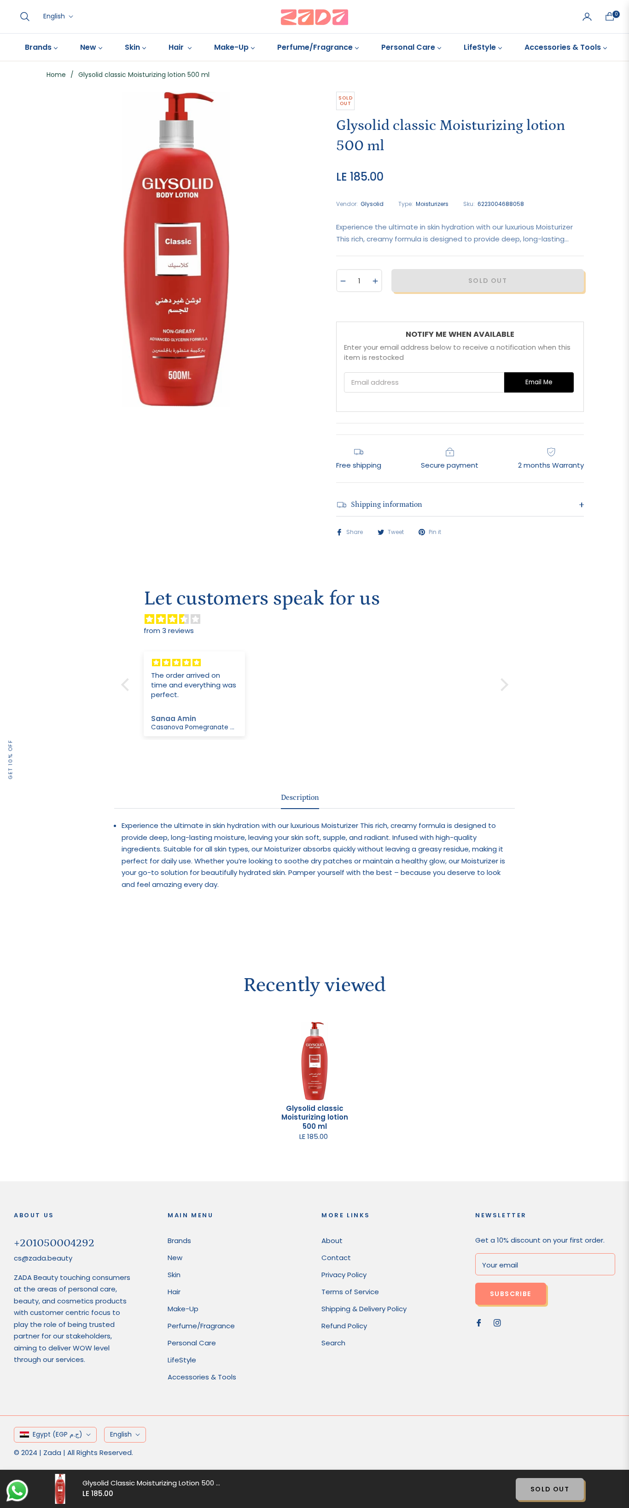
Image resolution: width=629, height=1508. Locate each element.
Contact (336, 1257)
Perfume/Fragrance (201, 1326)
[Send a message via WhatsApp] (17, 1490)
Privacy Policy (344, 1274)
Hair (174, 1292)
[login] (587, 16)
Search (333, 1343)
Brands (179, 1240)
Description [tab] (300, 797)
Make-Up (183, 1309)
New (175, 1257)
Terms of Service (350, 1292)
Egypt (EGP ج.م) (57, 1434)
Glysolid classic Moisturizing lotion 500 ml (314, 1117)
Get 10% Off (10, 759)
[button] (25, 16)
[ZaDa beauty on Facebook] (479, 1322)
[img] (319, 619)
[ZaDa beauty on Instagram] (497, 1322)
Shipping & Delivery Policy (364, 1309)
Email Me (539, 382)
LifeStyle (182, 1360)
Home (56, 74)
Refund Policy (344, 1326)
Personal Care (192, 1343)
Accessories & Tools (202, 1377)
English (54, 16)
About (332, 1240)
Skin (174, 1274)
